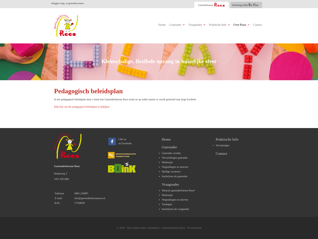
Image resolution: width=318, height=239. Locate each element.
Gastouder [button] (175, 24)
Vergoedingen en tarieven (175, 167)
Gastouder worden (171, 153)
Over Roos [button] (240, 24)
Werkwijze (167, 162)
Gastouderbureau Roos (173, 227)
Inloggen (67, 3)
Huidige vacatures (171, 171)
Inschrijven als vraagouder (175, 209)
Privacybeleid (194, 227)
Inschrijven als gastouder (175, 176)
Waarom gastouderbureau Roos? (178, 190)
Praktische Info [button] (218, 24)
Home (162, 24)
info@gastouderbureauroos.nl (89, 198)
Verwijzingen (222, 145)
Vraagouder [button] (195, 24)
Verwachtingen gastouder (175, 157)
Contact (257, 24)
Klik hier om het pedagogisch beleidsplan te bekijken (81, 106)
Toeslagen (167, 204)
